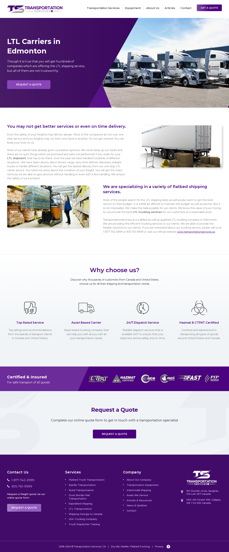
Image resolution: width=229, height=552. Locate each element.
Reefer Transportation (82, 484)
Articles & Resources (139, 500)
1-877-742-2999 (22, 480)
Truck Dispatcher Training (84, 524)
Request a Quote (29, 84)
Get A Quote (209, 7)
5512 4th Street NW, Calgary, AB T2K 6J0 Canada (203, 501)
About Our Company (139, 479)
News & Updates (137, 505)
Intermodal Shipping (139, 490)
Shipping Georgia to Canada (85, 514)
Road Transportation (81, 490)
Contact (186, 8)
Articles (170, 8)
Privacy (159, 546)
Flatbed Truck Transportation (86, 479)
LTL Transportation (80, 508)
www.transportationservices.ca (196, 231)
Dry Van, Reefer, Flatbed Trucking (130, 546)
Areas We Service (137, 495)
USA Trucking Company (83, 519)
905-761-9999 (21, 486)
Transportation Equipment (143, 484)
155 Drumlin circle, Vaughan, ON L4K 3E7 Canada (202, 492)
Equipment (133, 8)
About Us (152, 8)
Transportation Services (103, 8)
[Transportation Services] (34, 6)
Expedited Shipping (80, 503)
